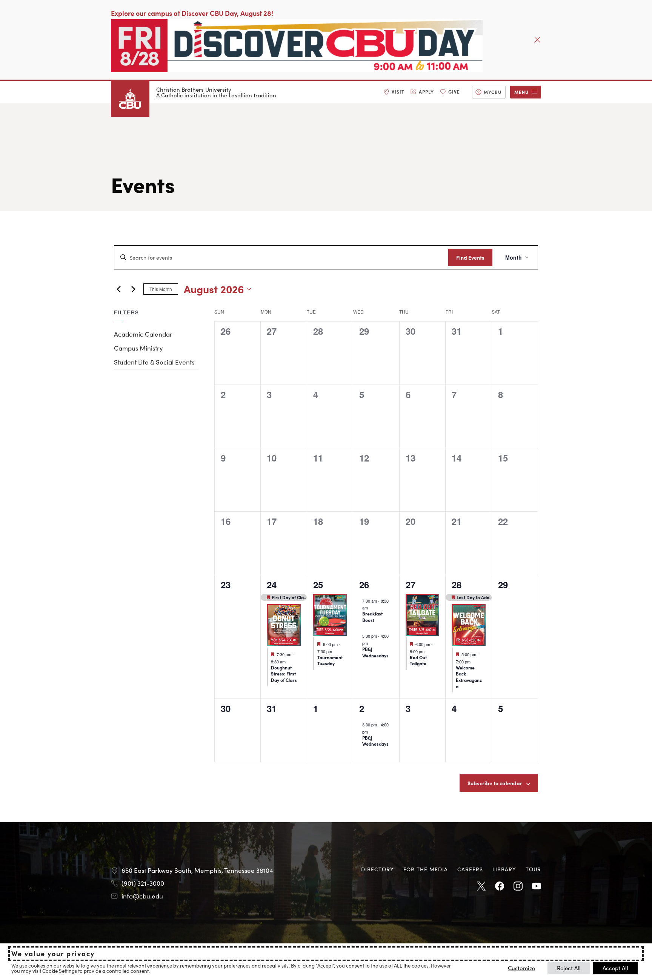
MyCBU (492, 92)
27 (410, 584)
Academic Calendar (143, 333)
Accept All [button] (615, 968)
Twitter (481, 886)
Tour (533, 869)
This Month (160, 289)
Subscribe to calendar (494, 783)
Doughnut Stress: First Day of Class (284, 673)
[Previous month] (118, 289)
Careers (470, 869)
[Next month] (133, 289)
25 (318, 584)
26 (364, 584)
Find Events (470, 257)
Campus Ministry (138, 347)
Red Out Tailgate (418, 660)
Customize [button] (521, 968)
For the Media (425, 869)
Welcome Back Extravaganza (469, 676)
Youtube (536, 886)
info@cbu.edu (142, 895)
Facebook (499, 886)
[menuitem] (393, 92)
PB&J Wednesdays (375, 652)
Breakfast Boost (372, 616)
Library (504, 869)
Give (454, 91)
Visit (398, 91)
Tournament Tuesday (330, 660)
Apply (426, 91)
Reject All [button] (569, 968)
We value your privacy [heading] (53, 953)
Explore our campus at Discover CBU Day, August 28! (192, 13)
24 (272, 584)
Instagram (518, 886)
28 (456, 584)
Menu (521, 92)
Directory (377, 869)
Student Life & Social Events (154, 361)
